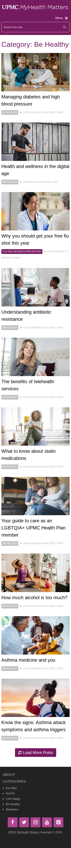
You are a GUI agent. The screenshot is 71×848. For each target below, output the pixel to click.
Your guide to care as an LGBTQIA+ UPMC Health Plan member (33, 528)
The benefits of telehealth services (27, 385)
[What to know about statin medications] (35, 426)
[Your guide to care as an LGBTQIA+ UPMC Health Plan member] (35, 496)
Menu (59, 18)
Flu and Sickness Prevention (22, 251)
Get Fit (10, 793)
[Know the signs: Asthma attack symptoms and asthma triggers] (35, 698)
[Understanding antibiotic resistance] (35, 287)
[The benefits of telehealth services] (35, 357)
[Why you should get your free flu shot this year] (35, 211)
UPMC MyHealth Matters (23, 832)
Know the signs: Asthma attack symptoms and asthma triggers (33, 726)
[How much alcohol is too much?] (35, 573)
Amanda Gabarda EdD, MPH (40, 182)
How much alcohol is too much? (34, 597)
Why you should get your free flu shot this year (35, 239)
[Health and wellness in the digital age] (35, 142)
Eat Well (11, 788)
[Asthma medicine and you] (35, 635)
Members (12, 809)
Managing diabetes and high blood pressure (30, 100)
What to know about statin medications (28, 454)
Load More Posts (38, 752)
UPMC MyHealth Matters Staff (43, 112)
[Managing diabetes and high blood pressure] (35, 72)
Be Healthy (10, 112)
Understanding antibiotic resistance (26, 315)
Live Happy (13, 798)
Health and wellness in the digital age (35, 170)
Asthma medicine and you (28, 660)
